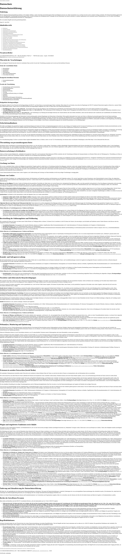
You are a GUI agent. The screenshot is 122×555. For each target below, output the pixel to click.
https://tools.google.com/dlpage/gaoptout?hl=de (86, 358)
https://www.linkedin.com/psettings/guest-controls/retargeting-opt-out (18, 482)
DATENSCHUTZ (44, 550)
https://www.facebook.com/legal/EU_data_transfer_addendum (32, 414)
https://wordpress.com (47, 254)
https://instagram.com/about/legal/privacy (23, 401)
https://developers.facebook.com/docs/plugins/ (45, 460)
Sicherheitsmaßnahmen (8, 33)
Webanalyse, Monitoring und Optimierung (12, 43)
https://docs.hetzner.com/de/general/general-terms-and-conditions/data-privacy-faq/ (21, 251)
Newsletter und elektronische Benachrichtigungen (14, 42)
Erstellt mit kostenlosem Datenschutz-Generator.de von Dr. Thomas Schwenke (17, 548)
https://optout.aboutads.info (45, 205)
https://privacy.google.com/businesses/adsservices (55, 359)
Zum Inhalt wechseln (4, 0)
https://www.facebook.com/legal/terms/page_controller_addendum (17, 409)
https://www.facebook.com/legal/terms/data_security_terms (16, 466)
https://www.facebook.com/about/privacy (75, 412)
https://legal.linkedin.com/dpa (24, 481)
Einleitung (5, 28)
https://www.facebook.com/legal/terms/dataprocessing (46, 468)
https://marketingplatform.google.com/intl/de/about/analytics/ (16, 357)
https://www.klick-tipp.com (104, 320)
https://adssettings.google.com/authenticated (22, 359)
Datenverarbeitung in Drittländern (10, 35)
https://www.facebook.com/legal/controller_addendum (42, 465)
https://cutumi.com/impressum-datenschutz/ (14, 57)
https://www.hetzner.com (54, 250)
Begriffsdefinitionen (7, 49)
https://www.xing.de (96, 420)
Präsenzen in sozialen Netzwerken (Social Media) (14, 44)
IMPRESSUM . (36, 550)
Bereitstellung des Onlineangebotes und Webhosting (14, 39)
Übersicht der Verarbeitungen (9, 30)
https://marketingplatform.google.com (93, 363)
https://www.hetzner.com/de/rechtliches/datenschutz (83, 250)
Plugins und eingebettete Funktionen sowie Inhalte (14, 46)
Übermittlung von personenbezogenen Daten (13, 34)
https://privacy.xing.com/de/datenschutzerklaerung (14, 421)
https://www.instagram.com (113, 400)
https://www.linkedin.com (75, 480)
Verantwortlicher (6, 29)
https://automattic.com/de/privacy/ (71, 254)
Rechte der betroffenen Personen (10, 48)
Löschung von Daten (7, 37)
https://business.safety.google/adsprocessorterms (83, 357)
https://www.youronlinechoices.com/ (61, 205)
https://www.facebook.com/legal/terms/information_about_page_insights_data (52, 411)
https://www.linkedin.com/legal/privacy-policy (103, 480)
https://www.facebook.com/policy (22, 405)
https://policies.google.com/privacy (49, 357)
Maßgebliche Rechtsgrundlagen (10, 32)
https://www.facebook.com (49, 412)
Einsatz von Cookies (7, 38)
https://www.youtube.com (103, 484)
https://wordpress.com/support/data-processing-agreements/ (108, 254)
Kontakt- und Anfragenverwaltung (10, 40)
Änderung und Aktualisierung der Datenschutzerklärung (15, 47)
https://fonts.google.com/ (77, 477)
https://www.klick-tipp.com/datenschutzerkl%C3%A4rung (16, 321)
